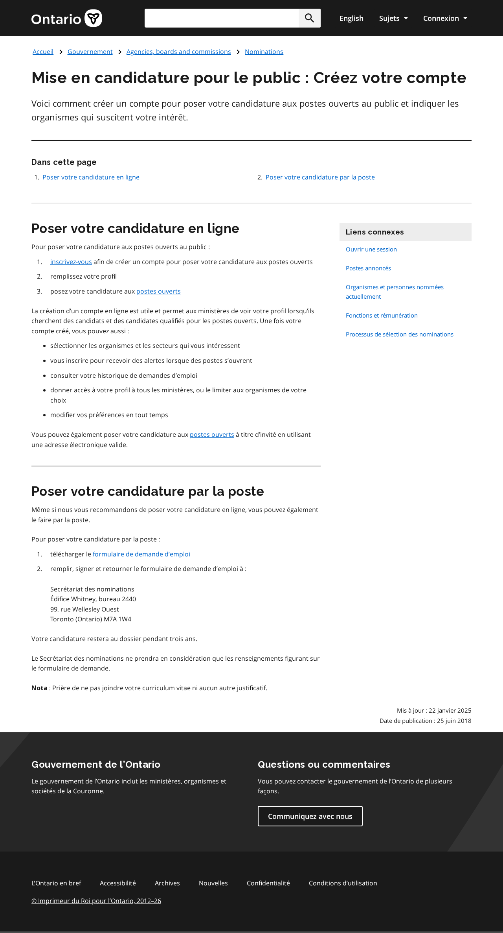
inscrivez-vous (71, 261)
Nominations (264, 51)
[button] (310, 18)
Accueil (43, 51)
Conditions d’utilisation (343, 883)
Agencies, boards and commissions (179, 51)
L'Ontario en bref (56, 883)
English (351, 18)
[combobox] (233, 18)
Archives (167, 883)
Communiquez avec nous (310, 816)
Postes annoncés (368, 268)
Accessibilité (118, 883)
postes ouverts (158, 291)
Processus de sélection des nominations (399, 334)
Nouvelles (213, 883)
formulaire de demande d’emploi (141, 554)
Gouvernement (90, 51)
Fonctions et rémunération (382, 315)
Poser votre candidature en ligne (91, 177)
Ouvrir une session (371, 249)
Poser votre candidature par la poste (320, 177)
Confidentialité (268, 883)
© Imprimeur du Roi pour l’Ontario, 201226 (96, 900)
